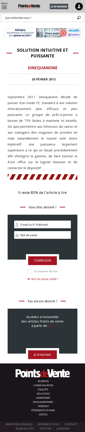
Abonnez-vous (48, 424)
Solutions (43, 393)
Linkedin (62, 428)
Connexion (42, 260)
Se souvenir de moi (46, 271)
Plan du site (25, 428)
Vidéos (43, 414)
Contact (71, 424)
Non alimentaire (43, 402)
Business (43, 381)
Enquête (43, 389)
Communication (43, 385)
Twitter (45, 428)
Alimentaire (43, 397)
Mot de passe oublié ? (44, 279)
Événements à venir (43, 410)
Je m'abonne (59, 6)
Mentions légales (19, 424)
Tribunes (43, 406)
